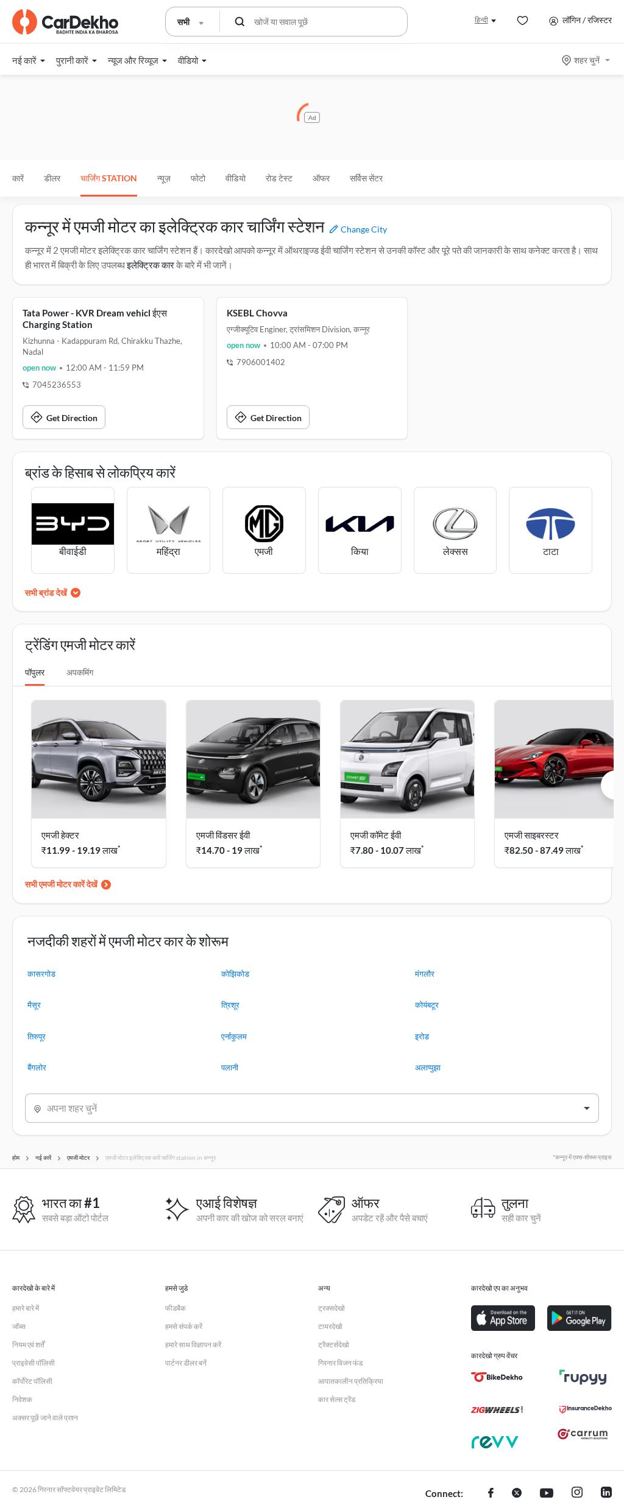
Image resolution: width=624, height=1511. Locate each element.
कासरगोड (41, 974)
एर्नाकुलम (234, 1036)
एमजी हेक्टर (60, 834)
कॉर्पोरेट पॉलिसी (32, 1381)
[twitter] (517, 1494)
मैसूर (34, 1005)
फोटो (198, 178)
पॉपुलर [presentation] (34, 672)
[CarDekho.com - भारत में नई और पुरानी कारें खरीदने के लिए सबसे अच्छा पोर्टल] (65, 22)
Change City (363, 229)
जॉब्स (19, 1326)
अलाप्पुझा (428, 1067)
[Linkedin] (606, 1494)
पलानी (229, 1067)
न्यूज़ (164, 178)
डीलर (52, 178)
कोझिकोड (235, 974)
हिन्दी (481, 19)
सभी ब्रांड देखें (46, 592)
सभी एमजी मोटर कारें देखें (61, 884)
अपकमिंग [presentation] (79, 672)
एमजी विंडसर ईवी (223, 834)
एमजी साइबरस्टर (532, 834)
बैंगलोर (36, 1067)
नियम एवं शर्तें (28, 1344)
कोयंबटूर (427, 1005)
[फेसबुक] (491, 1494)
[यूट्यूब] (546, 1494)
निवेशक (22, 1399)
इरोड (422, 1036)
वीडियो (235, 178)
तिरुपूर (36, 1036)
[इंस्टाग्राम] (577, 1494)
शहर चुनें (587, 60)
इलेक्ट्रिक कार (150, 264)
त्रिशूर (230, 1005)
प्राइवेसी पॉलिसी (33, 1362)
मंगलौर (424, 974)
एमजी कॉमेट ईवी (375, 834)
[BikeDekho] (497, 1377)
